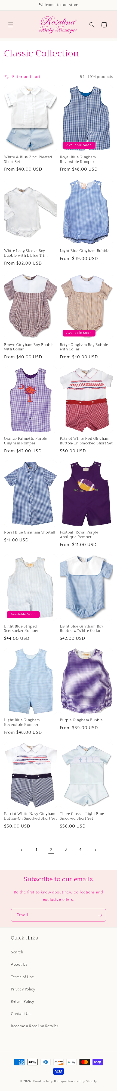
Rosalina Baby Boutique (50, 1081)
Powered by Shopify (82, 1081)
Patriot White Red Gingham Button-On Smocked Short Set (86, 441)
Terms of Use (22, 977)
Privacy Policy (23, 989)
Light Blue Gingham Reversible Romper (22, 722)
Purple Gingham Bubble (81, 720)
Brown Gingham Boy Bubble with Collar (29, 347)
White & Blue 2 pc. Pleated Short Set (28, 159)
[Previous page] (22, 850)
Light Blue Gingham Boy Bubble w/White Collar (81, 629)
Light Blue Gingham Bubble (85, 251)
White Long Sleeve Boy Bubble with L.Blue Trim (26, 253)
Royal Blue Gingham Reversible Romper (78, 159)
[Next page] (95, 850)
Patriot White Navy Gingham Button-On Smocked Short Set (30, 816)
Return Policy (22, 1001)
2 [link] (51, 849)
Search (17, 952)
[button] (11, 25)
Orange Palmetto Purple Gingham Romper (25, 441)
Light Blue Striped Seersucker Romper (21, 629)
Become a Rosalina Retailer (35, 1026)
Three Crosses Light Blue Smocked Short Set (82, 816)
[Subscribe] (100, 915)
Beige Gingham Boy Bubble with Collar (84, 347)
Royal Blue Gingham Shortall (30, 532)
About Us (19, 964)
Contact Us (20, 1014)
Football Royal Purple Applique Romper (79, 535)
